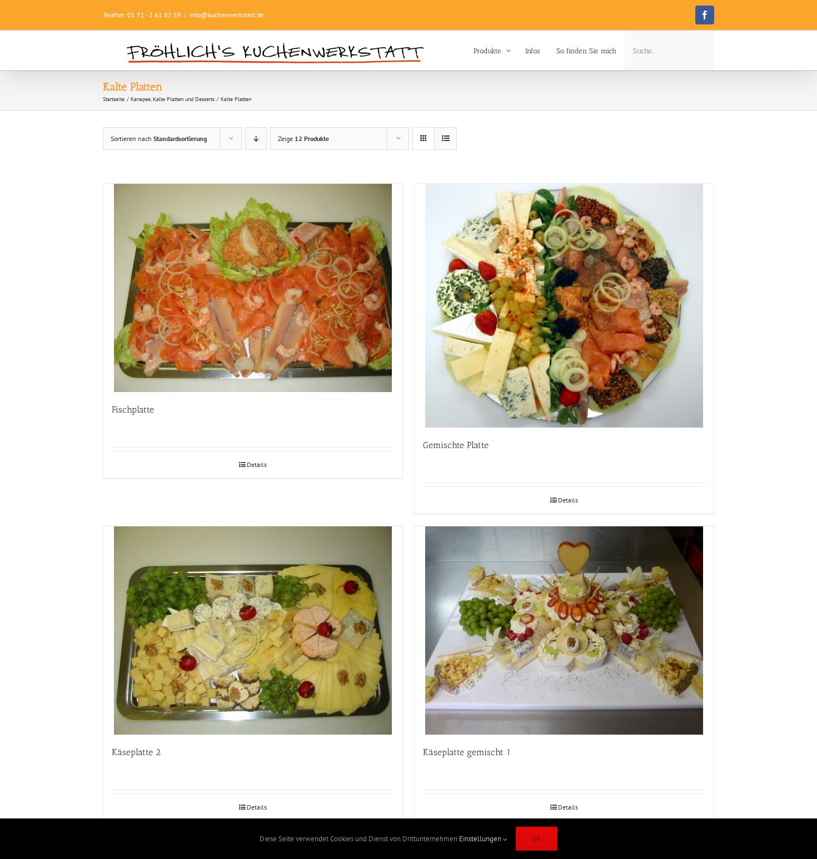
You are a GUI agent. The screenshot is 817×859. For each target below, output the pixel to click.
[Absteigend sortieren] (256, 138)
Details (257, 464)
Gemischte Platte (456, 445)
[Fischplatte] (252, 288)
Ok (536, 838)
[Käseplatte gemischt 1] (564, 630)
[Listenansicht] (445, 138)
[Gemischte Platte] (564, 306)
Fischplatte (133, 409)
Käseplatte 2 (136, 752)
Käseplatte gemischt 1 (467, 752)
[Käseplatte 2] (252, 630)
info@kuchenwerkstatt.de (226, 15)
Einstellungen (481, 838)
